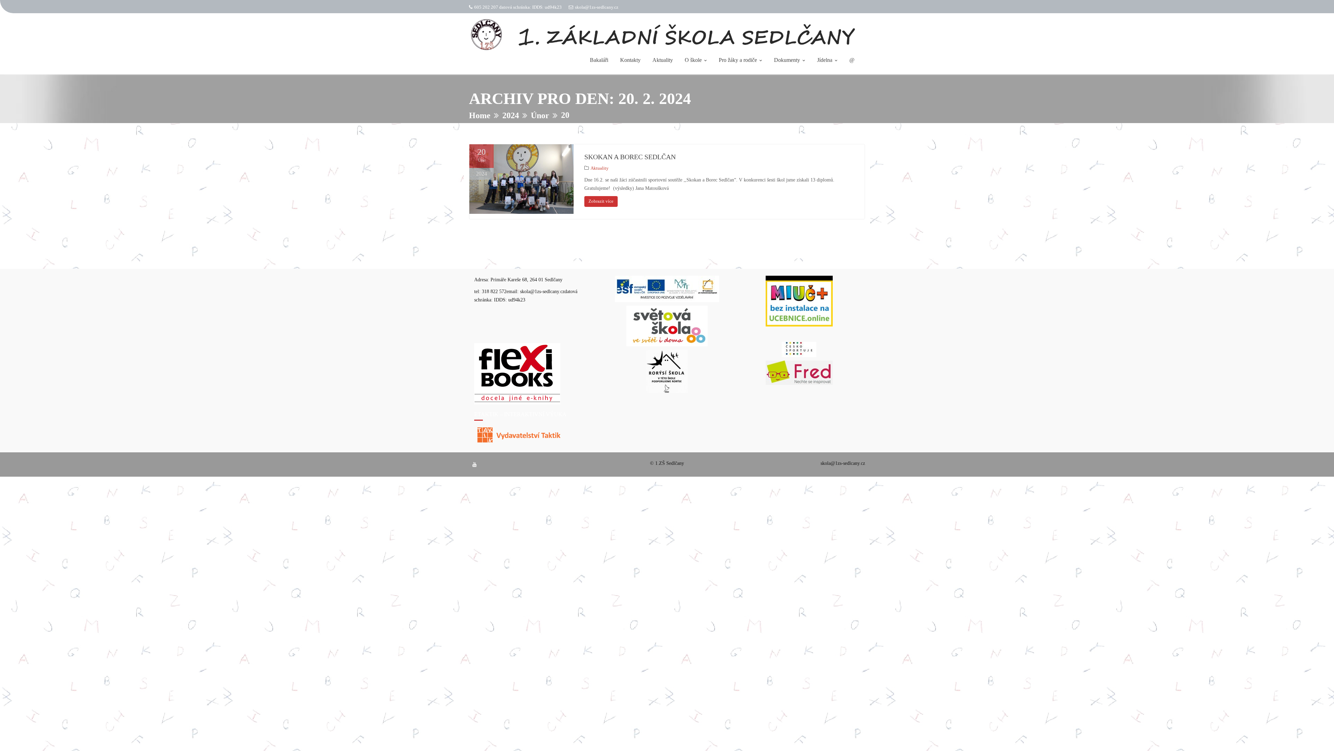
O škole (693, 60)
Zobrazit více (601, 201)
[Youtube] (474, 464)
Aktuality (662, 60)
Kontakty (630, 60)
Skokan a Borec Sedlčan (630, 157)
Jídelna (824, 60)
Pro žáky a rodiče (738, 60)
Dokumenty (787, 60)
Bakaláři (599, 60)
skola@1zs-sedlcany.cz (596, 7)
